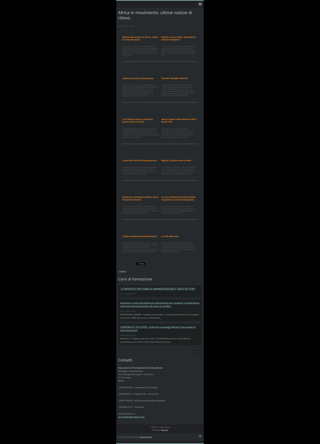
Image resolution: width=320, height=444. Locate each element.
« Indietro (122, 271)
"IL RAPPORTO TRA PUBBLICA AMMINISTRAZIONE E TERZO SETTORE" (158, 288)
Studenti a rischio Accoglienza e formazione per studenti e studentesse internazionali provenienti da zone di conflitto (160, 304)
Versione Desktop (145, 437)
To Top (200, 437)
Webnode (164, 430)
